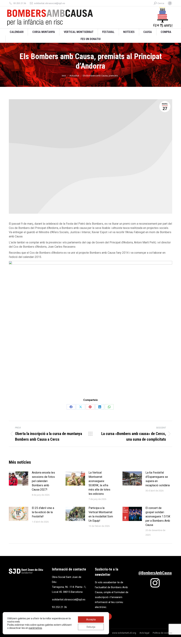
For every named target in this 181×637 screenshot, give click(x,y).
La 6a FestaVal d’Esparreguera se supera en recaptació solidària (157, 479)
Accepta (91, 619)
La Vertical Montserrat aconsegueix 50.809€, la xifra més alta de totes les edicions (99, 483)
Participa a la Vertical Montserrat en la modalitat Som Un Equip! (101, 514)
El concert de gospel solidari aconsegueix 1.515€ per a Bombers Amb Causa (157, 516)
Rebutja (91, 627)
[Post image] (18, 478)
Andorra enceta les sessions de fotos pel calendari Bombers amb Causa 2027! (43, 481)
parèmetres (35, 628)
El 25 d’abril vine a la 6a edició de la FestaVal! (43, 512)
